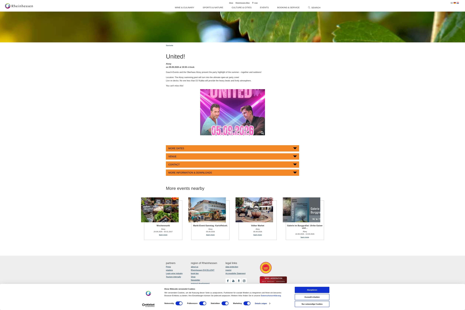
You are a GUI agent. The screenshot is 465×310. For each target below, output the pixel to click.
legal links (231, 263)
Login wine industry (174, 273)
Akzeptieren (312, 290)
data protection (231, 267)
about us (194, 267)
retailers (169, 270)
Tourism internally (173, 277)
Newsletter (195, 280)
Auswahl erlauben (312, 297)
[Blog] (238, 280)
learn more (161, 218)
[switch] (202, 303)
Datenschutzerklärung (271, 296)
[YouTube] (233, 280)
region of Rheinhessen (204, 263)
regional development (200, 283)
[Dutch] (458, 3)
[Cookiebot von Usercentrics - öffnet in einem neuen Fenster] (148, 305)
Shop (193, 277)
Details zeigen (261, 303)
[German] (454, 3)
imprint (228, 270)
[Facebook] (227, 280)
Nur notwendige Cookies (312, 304)
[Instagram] (244, 280)
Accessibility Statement (235, 273)
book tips (195, 273)
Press (168, 267)
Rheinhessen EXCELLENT (202, 270)
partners (170, 263)
